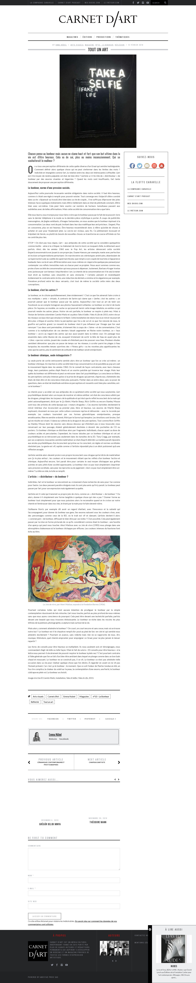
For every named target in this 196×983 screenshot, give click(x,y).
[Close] (150, 929)
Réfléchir (120, 45)
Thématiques (122, 36)
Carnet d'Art (53, 696)
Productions (104, 36)
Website (53, 739)
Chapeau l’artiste (97, 760)
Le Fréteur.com (135, 210)
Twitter (71, 719)
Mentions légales (143, 942)
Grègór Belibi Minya (50, 824)
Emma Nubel (69, 696)
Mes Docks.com (135, 203)
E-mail (32, 888)
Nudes (174, 966)
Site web (32, 901)
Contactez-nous (143, 935)
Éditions (87, 36)
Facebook (53, 719)
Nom (31, 875)
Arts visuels (77, 45)
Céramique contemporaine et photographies (51, 762)
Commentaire (34, 846)
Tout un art (48, 702)
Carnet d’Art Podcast (139, 196)
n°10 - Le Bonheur (105, 45)
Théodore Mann (98, 822)
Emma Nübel (61, 45)
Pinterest (90, 719)
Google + (110, 719)
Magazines (72, 36)
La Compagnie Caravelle (139, 189)
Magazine (89, 45)
